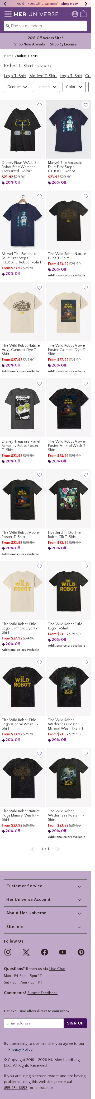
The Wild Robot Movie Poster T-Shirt (20, 535)
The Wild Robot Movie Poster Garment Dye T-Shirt (67, 350)
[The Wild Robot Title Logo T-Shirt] (68, 590)
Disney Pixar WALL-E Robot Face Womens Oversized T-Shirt (19, 167)
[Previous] (5, 4)
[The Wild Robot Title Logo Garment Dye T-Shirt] (22, 590)
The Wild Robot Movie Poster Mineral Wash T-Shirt (67, 445)
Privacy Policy (20, 1049)
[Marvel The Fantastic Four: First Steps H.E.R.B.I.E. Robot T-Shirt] (22, 220)
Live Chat (57, 969)
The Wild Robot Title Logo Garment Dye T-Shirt (20, 628)
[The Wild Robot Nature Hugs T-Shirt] (68, 220)
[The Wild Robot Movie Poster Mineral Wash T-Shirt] (68, 407)
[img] (8, 952)
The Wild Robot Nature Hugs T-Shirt (67, 256)
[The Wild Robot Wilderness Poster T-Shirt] (68, 777)
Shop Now (69, 4)
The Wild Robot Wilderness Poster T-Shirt (66, 815)
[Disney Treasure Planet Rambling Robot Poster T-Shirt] (22, 407)
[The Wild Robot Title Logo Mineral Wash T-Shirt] (22, 686)
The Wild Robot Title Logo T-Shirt (65, 626)
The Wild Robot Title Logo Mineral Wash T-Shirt (20, 724)
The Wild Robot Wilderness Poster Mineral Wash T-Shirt (65, 724)
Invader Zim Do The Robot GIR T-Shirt (64, 535)
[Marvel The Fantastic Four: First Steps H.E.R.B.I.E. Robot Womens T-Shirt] (68, 129)
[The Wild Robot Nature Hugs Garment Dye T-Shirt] (22, 311)
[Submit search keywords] (8, 25)
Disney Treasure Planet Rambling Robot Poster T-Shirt (21, 445)
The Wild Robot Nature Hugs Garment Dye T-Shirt (21, 350)
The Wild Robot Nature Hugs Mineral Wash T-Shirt (21, 815)
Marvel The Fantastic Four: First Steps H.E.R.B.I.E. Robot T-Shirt (21, 258)
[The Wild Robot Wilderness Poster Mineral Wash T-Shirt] (68, 686)
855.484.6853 (15, 1088)
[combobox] (45, 26)
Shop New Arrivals (29, 44)
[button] (7, 14)
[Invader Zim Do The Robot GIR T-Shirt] (68, 498)
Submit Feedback (42, 993)
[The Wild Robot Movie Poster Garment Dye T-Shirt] (68, 311)
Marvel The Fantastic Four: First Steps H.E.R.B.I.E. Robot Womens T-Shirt (65, 167)
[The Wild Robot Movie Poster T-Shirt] (22, 498)
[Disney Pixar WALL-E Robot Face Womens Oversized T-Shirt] (22, 129)
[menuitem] (83, 13)
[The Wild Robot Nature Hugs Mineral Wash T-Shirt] (22, 777)
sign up (75, 1023)
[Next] (86, 4)
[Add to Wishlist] (39, 105)
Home (8, 56)
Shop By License (63, 44)
